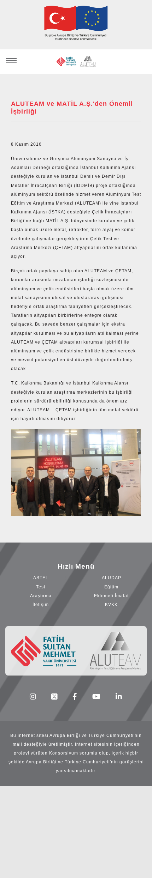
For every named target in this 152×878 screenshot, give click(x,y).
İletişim (41, 604)
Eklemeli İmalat (111, 595)
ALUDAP (111, 577)
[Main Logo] (76, 61)
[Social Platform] (33, 697)
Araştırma (41, 595)
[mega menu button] (11, 58)
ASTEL (40, 577)
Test (40, 587)
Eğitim (111, 587)
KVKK (111, 604)
